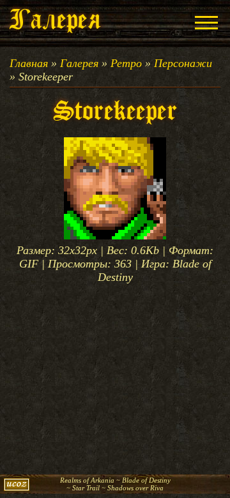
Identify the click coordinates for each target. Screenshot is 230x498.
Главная (29, 63)
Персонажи (183, 63)
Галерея (79, 63)
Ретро (126, 63)
